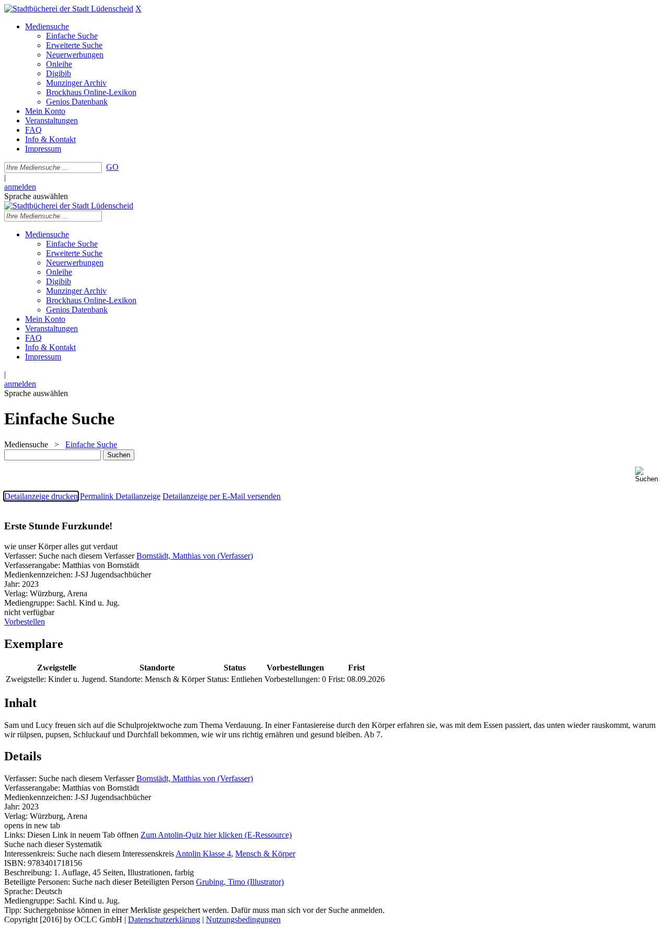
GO (112, 167)
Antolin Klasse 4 (203, 853)
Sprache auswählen (36, 196)
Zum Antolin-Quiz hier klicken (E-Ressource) (216, 834)
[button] (650, 475)
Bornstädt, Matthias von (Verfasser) (194, 555)
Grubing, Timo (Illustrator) (240, 881)
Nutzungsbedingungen (243, 919)
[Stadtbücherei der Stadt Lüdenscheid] (68, 8)
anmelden (20, 186)
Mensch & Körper (265, 853)
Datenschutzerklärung (164, 919)
